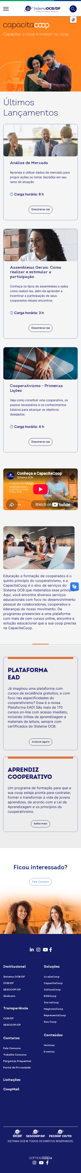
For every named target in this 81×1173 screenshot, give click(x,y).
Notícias (49, 1045)
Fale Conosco (40, 881)
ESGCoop (50, 996)
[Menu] (6, 8)
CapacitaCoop (53, 983)
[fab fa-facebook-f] (50, 948)
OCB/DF (8, 983)
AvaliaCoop (51, 977)
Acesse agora (40, 742)
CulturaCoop (52, 989)
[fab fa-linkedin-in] (31, 948)
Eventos (49, 1052)
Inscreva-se (40, 209)
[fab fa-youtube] (44, 948)
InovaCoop (51, 1002)
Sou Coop (50, 1022)
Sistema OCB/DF (14, 977)
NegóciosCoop (53, 1009)
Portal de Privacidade (17, 1067)
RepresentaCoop (55, 1015)
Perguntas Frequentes (17, 1061)
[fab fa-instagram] (37, 948)
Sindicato (9, 996)
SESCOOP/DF (12, 989)
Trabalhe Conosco (15, 1055)
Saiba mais (40, 823)
